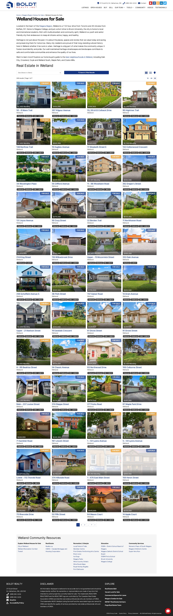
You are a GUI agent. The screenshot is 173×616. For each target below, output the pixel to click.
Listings (85, 7)
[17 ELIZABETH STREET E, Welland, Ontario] (104, 131)
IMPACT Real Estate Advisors (115, 602)
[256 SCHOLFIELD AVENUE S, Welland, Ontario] (33, 278)
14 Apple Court (130, 514)
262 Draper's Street (132, 184)
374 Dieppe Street (60, 404)
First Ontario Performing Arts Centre (86, 551)
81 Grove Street (94, 330)
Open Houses (96, 7)
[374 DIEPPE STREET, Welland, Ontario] (69, 389)
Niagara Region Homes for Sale (33, 15)
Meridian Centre (79, 549)
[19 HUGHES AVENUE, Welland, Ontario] (69, 131)
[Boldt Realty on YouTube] (150, 3)
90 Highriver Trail (131, 110)
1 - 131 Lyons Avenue (97, 441)
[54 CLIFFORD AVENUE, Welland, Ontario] (69, 168)
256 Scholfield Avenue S (27, 294)
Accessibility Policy (17, 603)
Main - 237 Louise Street (27, 404)
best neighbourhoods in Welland (79, 57)
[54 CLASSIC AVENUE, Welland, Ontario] (69, 352)
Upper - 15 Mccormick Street (100, 257)
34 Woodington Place (26, 184)
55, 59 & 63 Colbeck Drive (99, 110)
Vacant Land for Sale (112, 592)
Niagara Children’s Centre (138, 549)
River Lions (77, 554)
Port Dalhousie (78, 569)
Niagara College (106, 562)
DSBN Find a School (108, 556)
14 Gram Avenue (130, 294)
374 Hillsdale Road (60, 477)
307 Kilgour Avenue (61, 110)
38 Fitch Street (59, 294)
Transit (20, 551)
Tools (129, 7)
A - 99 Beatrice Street (26, 367)
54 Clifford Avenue (60, 184)
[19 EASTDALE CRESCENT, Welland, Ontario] (69, 315)
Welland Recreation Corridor (28, 549)
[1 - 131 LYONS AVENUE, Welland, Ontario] (104, 425)
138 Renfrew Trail (24, 147)
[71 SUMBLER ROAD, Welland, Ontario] (33, 425)
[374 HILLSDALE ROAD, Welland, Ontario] (69, 462)
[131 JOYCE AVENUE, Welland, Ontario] (33, 205)
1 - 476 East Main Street (98, 477)
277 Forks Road (94, 404)
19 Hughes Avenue (60, 147)
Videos (150, 7)
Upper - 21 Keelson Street (28, 330)
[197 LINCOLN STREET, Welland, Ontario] (69, 425)
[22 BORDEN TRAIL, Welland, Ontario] (104, 205)
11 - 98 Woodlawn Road (98, 184)
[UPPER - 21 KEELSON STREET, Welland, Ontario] (33, 315)
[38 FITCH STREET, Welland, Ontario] (69, 278)
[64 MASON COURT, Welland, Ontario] (104, 499)
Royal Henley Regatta (80, 567)
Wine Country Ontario (80, 562)
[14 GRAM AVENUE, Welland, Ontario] (140, 278)
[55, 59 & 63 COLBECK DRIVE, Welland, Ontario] (104, 95)
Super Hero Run (134, 551)
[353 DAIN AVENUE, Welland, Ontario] (140, 242)
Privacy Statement (133, 613)
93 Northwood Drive (96, 367)
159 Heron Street (131, 477)
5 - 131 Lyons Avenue (132, 441)
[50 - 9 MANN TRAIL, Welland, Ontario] (33, 95)
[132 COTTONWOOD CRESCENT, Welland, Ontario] (140, 131)
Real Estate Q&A (111, 589)
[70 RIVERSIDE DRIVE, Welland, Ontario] (33, 499)
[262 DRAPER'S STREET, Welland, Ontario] (140, 168)
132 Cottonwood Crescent (135, 147)
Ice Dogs (76, 556)
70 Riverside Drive (25, 514)
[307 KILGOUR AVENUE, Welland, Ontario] (69, 95)
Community (140, 7)
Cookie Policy (123, 613)
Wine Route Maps (79, 564)
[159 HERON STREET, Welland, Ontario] (140, 462)
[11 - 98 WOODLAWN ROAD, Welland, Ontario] (104, 168)
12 (147, 78)
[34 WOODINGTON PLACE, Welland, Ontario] (33, 168)
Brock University (107, 559)
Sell (111, 7)
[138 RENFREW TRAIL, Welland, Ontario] (33, 131)
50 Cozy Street (59, 220)
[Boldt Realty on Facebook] (154, 3)
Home (18, 15)
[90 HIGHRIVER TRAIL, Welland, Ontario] (140, 95)
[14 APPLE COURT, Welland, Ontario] (140, 499)
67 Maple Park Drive (132, 404)
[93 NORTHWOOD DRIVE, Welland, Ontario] (104, 352)
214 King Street (23, 257)
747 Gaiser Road (95, 294)
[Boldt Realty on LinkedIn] (161, 3)
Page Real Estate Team (113, 605)
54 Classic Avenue (60, 367)
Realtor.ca (49, 546)
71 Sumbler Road (24, 441)
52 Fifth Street (58, 514)
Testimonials (161, 7)
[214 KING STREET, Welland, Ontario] (33, 242)
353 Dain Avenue (131, 257)
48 (155, 78)
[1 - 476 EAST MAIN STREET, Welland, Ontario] (104, 462)
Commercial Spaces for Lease (115, 595)
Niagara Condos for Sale (113, 599)
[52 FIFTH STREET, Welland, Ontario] (69, 499)
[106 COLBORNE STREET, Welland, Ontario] (140, 352)
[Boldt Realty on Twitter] (165, 3)
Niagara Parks (78, 559)
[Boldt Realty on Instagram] (157, 3)
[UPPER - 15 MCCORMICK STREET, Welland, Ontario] (104, 242)
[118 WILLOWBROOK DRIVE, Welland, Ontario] (69, 242)
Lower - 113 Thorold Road (28, 477)
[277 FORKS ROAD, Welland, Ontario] (104, 389)
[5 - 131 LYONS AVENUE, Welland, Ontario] (140, 425)
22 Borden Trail (94, 220)
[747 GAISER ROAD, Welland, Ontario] (104, 278)
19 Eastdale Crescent (62, 330)
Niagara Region (45, 26)
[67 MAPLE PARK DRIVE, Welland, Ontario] (140, 389)
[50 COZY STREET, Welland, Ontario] (69, 205)
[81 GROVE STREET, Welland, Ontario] (104, 315)
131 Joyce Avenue (24, 220)
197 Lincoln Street (60, 441)
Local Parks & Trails (80, 546)
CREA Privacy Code (111, 613)
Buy (105, 7)
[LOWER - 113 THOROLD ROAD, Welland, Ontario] (33, 462)
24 (151, 78)
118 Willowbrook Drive (62, 257)
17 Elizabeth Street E (96, 147)
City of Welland (23, 546)
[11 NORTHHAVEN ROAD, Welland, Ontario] (140, 205)
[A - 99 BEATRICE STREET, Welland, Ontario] (33, 352)
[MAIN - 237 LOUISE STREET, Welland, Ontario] (33, 389)
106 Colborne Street (132, 367)
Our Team (119, 7)
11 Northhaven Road (132, 220)
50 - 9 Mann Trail (24, 110)
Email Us (13, 600)
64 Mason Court (95, 514)
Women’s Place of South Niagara (140, 546)
